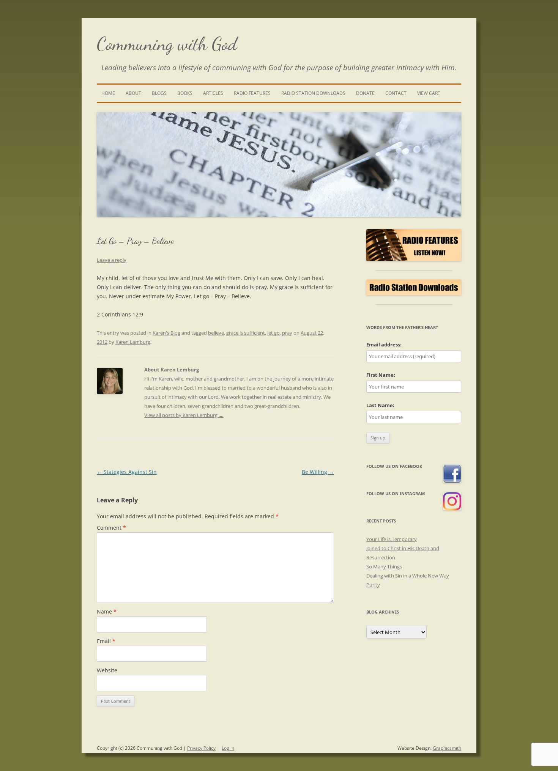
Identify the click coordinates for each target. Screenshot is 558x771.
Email (106, 641)
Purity (373, 584)
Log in (228, 748)
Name (107, 611)
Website (107, 670)
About (133, 93)
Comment (111, 527)
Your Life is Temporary (391, 539)
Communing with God (167, 44)
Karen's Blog (166, 332)
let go (273, 332)
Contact (396, 93)
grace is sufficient (245, 332)
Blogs (159, 93)
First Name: (380, 374)
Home (108, 93)
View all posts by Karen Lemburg (184, 415)
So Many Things (384, 566)
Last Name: (380, 405)
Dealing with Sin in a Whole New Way (407, 575)
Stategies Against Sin (127, 471)
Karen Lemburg (132, 341)
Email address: (384, 344)
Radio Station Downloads (313, 93)
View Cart (428, 93)
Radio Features (252, 93)
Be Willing (318, 471)
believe (216, 332)
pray (287, 332)
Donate (365, 93)
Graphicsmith (447, 748)
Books (184, 93)
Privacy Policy (201, 748)
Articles (213, 93)
